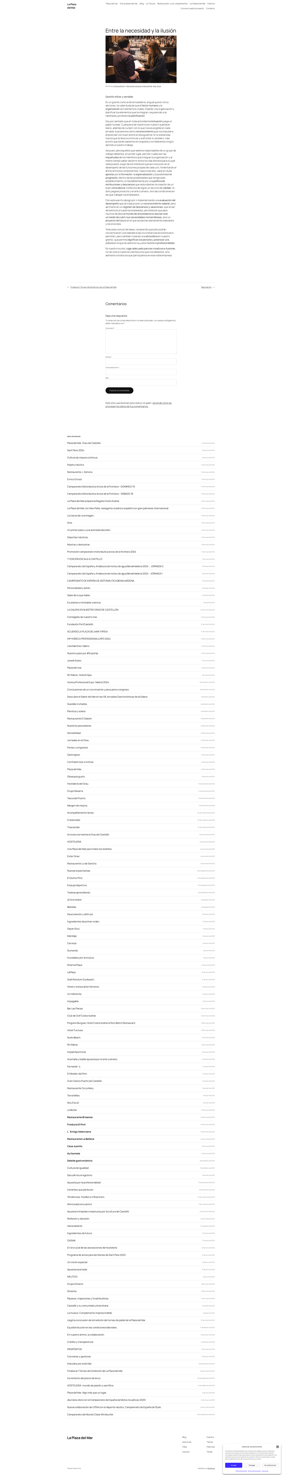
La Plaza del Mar (71, 6)
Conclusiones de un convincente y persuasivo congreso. (98, 689)
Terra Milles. (73, 1095)
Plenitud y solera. (76, 711)
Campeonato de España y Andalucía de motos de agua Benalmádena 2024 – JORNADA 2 (115, 566)
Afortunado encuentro (79, 1204)
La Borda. (72, 1110)
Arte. (70, 522)
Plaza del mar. (74, 667)
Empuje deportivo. (77, 885)
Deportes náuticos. (77, 537)
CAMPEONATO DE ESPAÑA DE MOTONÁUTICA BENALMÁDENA (100, 580)
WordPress (211, 1468)
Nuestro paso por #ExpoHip (82, 653)
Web (107, 378)
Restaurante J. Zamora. (80, 472)
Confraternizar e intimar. (80, 762)
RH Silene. (72, 1044)
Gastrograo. (74, 754)
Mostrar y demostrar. (78, 544)
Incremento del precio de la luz (84, 1378)
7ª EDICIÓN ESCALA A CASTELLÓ (84, 559)
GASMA (71, 1240)
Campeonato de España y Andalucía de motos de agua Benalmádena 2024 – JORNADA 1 (115, 573)
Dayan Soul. (73, 928)
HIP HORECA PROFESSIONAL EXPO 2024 (89, 638)
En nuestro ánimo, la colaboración (85, 1334)
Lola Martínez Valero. (78, 646)
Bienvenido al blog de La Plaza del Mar (139, 86)
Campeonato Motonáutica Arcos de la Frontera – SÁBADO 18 (100, 493)
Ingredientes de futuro (79, 1233)
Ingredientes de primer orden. (83, 921)
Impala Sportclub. (76, 1052)
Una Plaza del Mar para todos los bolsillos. (89, 849)
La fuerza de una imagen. (80, 515)
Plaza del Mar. (74, 769)
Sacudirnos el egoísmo (79, 1175)
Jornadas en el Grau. (78, 740)
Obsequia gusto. (76, 776)
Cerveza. (72, 943)
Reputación (206, 287)
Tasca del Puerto (76, 798)
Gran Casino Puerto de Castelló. (84, 1081)
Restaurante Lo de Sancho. (82, 863)
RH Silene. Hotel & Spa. (79, 675)
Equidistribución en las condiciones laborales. (92, 1327)
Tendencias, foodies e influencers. (86, 1197)
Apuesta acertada (77, 1269)
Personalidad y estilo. (79, 588)
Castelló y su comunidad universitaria (87, 1305)
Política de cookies (241, 1471)
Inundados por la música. (80, 957)
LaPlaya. (71, 972)
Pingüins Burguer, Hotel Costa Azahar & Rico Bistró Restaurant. (101, 1023)
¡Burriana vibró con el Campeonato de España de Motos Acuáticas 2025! (106, 1400)
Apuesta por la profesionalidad (84, 1182)
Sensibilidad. (74, 733)
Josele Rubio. (74, 660)
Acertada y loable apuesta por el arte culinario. (92, 1059)
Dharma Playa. (75, 965)
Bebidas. (72, 907)
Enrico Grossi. (75, 479)
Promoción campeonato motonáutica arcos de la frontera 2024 (101, 551)
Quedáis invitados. (77, 704)
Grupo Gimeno (75, 1284)
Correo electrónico (112, 367)
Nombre (109, 357)
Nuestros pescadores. (79, 725)
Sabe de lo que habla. (78, 595)
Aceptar (234, 1465)
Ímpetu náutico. (76, 464)
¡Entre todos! (74, 899)
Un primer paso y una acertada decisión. (89, 530)
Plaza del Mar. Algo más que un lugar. (87, 1392)
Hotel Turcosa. (75, 1030)
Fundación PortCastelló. (80, 624)
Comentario (110, 328)
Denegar (252, 1465)
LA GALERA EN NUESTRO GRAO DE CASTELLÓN (92, 609)
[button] (277, 1447)
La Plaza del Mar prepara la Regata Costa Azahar (93, 501)
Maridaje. (72, 936)
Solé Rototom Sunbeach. (81, 979)
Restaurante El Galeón (79, 718)
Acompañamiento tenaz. (80, 812)
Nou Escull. (73, 1102)
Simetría (71, 1291)
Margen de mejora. (77, 805)
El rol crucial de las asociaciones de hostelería (92, 1247)
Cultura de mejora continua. (82, 457)
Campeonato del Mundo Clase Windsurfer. (90, 1414)
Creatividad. (74, 820)
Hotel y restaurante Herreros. (83, 986)
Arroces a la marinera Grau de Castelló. (88, 834)
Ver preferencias (270, 1465)
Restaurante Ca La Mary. (80, 1088)
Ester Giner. (73, 856)
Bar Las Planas (75, 1008)
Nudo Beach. (74, 1037)
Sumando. (72, 950)
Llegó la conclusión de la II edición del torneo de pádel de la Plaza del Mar (106, 1320)
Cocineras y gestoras (79, 1356)
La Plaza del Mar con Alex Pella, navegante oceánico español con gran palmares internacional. (118, 508)
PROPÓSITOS (74, 1349)
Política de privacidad (254, 1471)
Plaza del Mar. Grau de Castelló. (84, 443)
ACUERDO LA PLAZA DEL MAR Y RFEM (87, 631)
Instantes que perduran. (80, 1189)
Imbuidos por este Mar (79, 1363)
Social (159, 86)
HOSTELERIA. (74, 841)
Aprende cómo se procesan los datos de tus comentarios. (139, 404)
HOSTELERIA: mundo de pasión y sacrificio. (90, 1385)
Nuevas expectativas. (79, 870)
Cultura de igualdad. (78, 1168)
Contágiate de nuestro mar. (82, 617)
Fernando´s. (74, 1066)
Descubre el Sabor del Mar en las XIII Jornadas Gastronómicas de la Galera (107, 696)
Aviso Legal (265, 1471)
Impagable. (73, 1001)
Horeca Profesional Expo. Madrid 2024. (88, 682)
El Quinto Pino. (75, 878)
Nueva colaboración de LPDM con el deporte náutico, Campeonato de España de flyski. (114, 1407)
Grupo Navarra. (75, 791)
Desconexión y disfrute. (80, 914)
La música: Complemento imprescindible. (90, 1313)
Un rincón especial (77, 1262)
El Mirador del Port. (77, 1073)
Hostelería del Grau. (78, 783)
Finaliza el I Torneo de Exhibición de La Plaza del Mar (93, 287)
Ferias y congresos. (78, 747)
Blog (154, 86)
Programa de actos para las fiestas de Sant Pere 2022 (96, 1255)
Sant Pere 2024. (76, 450)
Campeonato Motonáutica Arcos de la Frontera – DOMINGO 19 (101, 486)
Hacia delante (74, 1226)
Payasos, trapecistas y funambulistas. (88, 1298)
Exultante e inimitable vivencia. (84, 602)
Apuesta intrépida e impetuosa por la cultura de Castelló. (98, 1211)
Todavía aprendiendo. (79, 892)
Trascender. (73, 827)
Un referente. (74, 994)
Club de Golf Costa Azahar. (81, 1015)
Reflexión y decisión (78, 1218)
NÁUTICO (72, 1276)
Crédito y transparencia (80, 1342)
